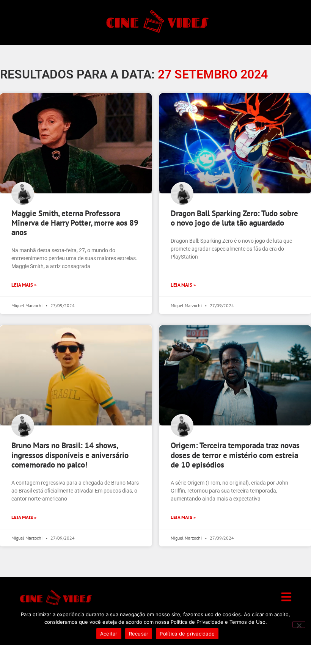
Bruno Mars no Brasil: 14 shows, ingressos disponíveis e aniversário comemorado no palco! (70, 454)
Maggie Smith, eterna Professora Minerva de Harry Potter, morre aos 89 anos (74, 222)
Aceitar (109, 634)
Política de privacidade (187, 634)
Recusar (139, 634)
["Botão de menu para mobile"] (286, 597)
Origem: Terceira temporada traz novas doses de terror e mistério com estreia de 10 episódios (235, 454)
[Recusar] (298, 624)
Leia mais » (23, 285)
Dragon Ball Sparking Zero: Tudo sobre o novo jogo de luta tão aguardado (234, 218)
